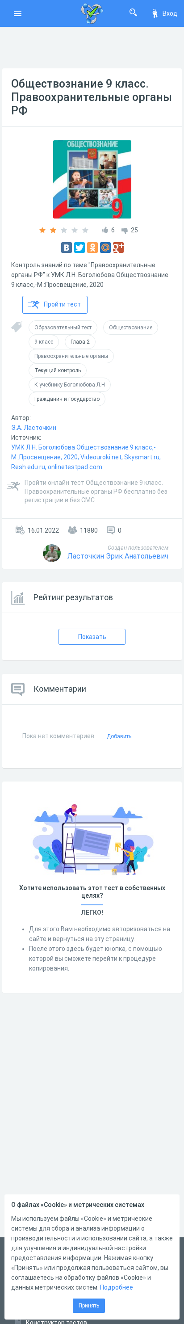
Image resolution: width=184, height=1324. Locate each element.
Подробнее (116, 1287)
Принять (89, 1306)
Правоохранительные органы (71, 356)
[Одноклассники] (92, 247)
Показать (92, 636)
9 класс (43, 342)
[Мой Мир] (105, 247)
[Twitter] (79, 247)
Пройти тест (62, 304)
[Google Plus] (118, 247)
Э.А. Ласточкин (33, 427)
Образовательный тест (63, 327)
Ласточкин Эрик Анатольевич (117, 556)
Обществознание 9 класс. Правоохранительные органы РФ (91, 97)
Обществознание (130, 327)
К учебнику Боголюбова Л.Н (69, 385)
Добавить (119, 736)
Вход (170, 13)
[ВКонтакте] (66, 247)
